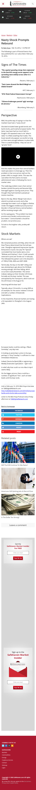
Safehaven (6, 750)
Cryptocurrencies (7, 760)
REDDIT (19, 427)
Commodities (6, 755)
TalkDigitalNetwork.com (19, 399)
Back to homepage (8, 406)
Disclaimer (27, 781)
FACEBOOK (19, 411)
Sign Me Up (18, 558)
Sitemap (4, 765)
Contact (4, 763)
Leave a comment (18, 525)
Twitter (19, 415)
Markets (4, 752)
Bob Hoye (6, 48)
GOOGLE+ (18, 419)
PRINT (19, 432)
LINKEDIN (18, 423)
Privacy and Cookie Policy (10, 783)
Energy (4, 757)
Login (3, 768)
